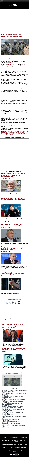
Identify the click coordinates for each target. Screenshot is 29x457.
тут (15, 444)
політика (9, 132)
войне (11, 62)
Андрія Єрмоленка (14, 437)
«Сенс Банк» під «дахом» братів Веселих (10, 419)
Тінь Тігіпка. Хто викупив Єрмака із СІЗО (10, 414)
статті (13, 432)
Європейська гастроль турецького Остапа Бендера (12, 401)
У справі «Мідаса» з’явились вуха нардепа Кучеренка (12, 412)
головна (6, 432)
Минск (10, 134)
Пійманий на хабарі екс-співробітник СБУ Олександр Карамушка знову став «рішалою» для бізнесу (12, 407)
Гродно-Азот (14, 133)
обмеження (16, 441)
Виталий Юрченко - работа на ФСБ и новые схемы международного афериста (12, 404)
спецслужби (3, 133)
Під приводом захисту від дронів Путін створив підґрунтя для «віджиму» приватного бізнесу (13, 248)
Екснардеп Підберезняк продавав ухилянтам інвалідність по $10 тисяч (12, 225)
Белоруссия (9, 131)
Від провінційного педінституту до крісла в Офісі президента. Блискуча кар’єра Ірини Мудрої (13, 326)
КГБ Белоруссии (20, 131)
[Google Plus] (18, 137)
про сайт (16, 432)
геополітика (13, 132)
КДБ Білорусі (14, 131)
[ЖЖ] (16, 303)
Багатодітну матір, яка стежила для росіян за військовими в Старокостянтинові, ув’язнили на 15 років (14, 273)
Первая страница (5, 31)
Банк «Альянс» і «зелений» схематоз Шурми (11, 421)
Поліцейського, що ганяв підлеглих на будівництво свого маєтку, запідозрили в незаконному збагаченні (13, 199)
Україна (22, 133)
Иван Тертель (9, 133)
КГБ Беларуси (6, 60)
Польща (18, 133)
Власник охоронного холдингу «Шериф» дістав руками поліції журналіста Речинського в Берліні (13, 175)
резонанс (18, 132)
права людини (4, 132)
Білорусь (5, 131)
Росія (8, 134)
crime (13, 134)
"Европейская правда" (12, 64)
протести (26, 131)
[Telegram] (19, 303)
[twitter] (12, 137)
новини (9, 432)
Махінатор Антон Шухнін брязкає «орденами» (11, 423)
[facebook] (7, 137)
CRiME (14, 5)
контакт (20, 432)
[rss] (22, 137)
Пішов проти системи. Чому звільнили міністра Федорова (13, 399)
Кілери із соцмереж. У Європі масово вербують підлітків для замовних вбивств (13, 349)
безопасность (22, 132)
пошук (23, 432)
